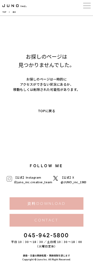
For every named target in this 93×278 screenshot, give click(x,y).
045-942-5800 (46, 236)
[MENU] (87, 6)
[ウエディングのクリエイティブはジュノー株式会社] (14, 5)
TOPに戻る (46, 110)
